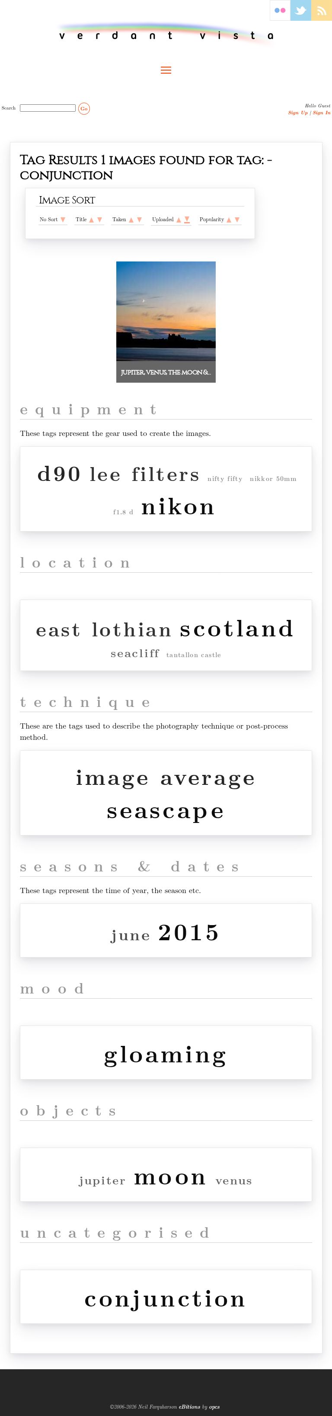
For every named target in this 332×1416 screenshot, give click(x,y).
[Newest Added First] (187, 219)
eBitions (189, 1406)
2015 (189, 931)
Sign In (321, 112)
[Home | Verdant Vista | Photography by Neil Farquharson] (166, 35)
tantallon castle (193, 655)
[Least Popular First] (229, 219)
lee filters (145, 473)
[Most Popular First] (237, 219)
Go (83, 108)
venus (234, 1179)
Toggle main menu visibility (166, 70)
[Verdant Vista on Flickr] (280, 18)
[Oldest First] (131, 219)
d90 (60, 472)
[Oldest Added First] (179, 219)
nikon (179, 505)
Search (10, 107)
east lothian (104, 628)
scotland (238, 627)
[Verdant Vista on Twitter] (300, 18)
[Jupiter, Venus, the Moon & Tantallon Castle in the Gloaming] (166, 358)
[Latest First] (139, 219)
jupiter (103, 1179)
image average (166, 776)
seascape (166, 809)
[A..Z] (91, 219)
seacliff (135, 652)
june (131, 933)
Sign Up (298, 112)
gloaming (166, 1053)
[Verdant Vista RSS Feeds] (321, 18)
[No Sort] (63, 219)
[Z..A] (99, 219)
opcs (214, 1406)
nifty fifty (225, 478)
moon (171, 1175)
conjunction (165, 1297)
